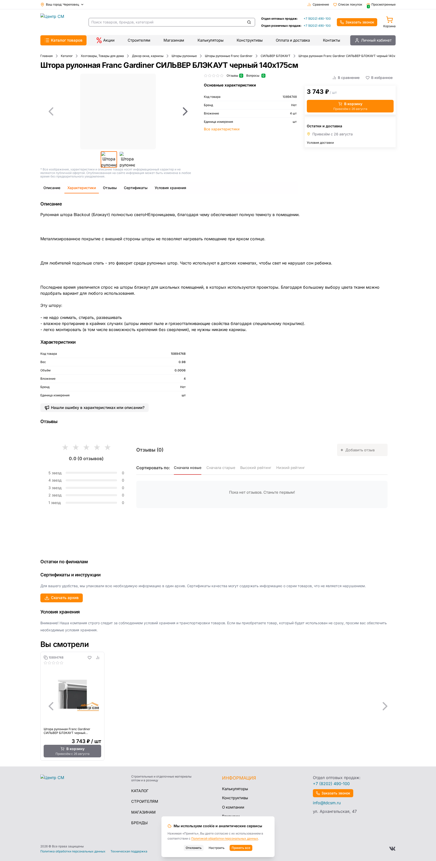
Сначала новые (187, 467)
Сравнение (321, 4)
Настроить (217, 848)
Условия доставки (320, 142)
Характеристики (81, 188)
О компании (233, 807)
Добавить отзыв (357, 449)
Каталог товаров (67, 40)
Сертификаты (136, 188)
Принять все (241, 848)
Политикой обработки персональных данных (224, 838)
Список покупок (350, 4)
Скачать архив (65, 597)
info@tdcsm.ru (327, 802)
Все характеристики (221, 129)
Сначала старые (220, 467)
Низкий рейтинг (290, 467)
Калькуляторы (211, 40)
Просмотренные (382, 5)
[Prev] (51, 111)
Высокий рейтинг (255, 467)
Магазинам (174, 40)
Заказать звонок (359, 22)
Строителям (139, 40)
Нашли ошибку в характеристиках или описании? (98, 407)
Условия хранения (170, 188)
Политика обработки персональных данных (72, 851)
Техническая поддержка (129, 851)
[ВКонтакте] (392, 848)
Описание (51, 188)
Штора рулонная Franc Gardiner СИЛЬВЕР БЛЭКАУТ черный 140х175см (67, 731)
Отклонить (194, 848)
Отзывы (110, 188)
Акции (109, 40)
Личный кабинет (376, 40)
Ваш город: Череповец (62, 4)
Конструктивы (250, 40)
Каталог (140, 790)
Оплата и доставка (293, 40)
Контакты (331, 40)
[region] (118, 111)
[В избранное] (89, 657)
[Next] (185, 111)
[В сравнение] (97, 657)
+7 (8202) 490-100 (317, 18)
